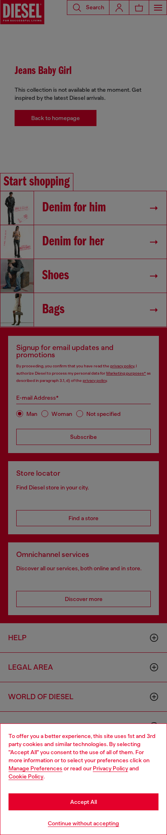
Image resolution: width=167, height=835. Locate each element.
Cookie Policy (26, 776)
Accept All (83, 802)
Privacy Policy (110, 768)
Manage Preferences (35, 768)
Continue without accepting (83, 823)
